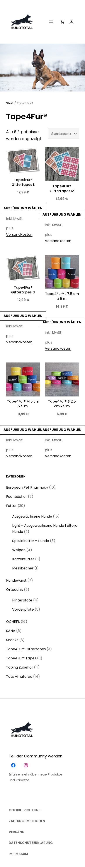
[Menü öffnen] (51, 21)
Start (10, 103)
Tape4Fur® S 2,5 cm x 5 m (62, 404)
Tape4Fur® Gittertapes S (23, 290)
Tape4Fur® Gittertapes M (62, 188)
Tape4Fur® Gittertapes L (23, 182)
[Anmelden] (71, 22)
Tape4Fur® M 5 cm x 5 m (23, 404)
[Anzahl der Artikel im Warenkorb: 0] (62, 22)
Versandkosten (19, 234)
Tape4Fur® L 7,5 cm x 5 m (62, 296)
